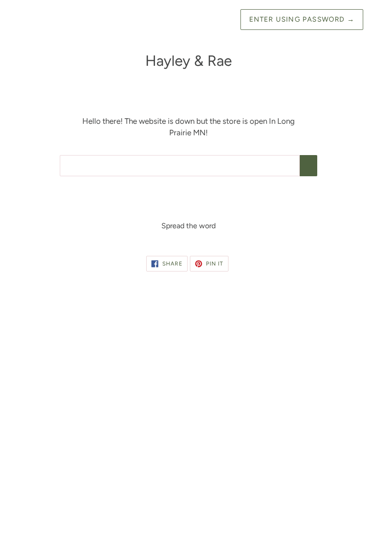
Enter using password (301, 19)
